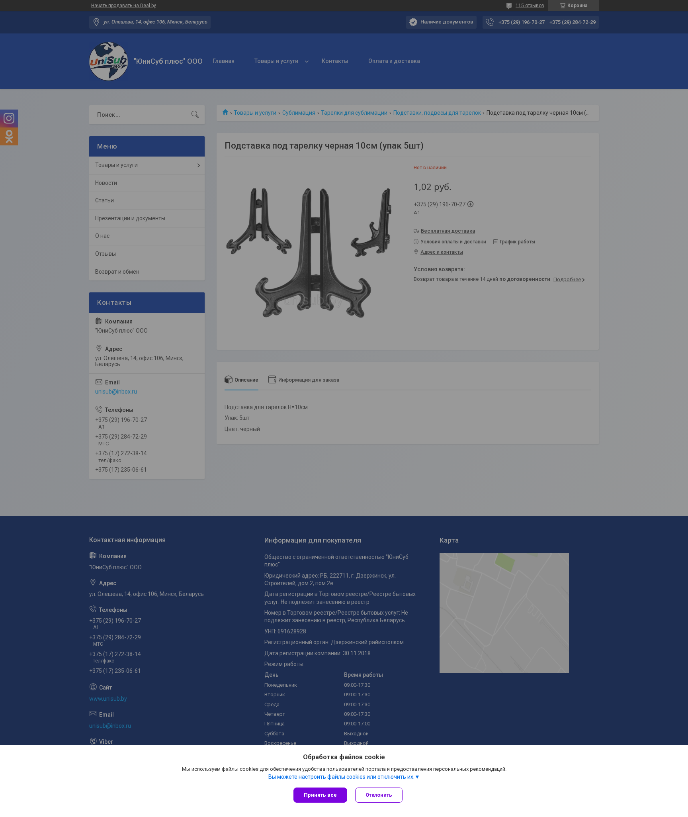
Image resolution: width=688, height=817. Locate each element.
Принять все (320, 795)
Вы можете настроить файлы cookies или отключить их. (341, 777)
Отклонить (379, 795)
